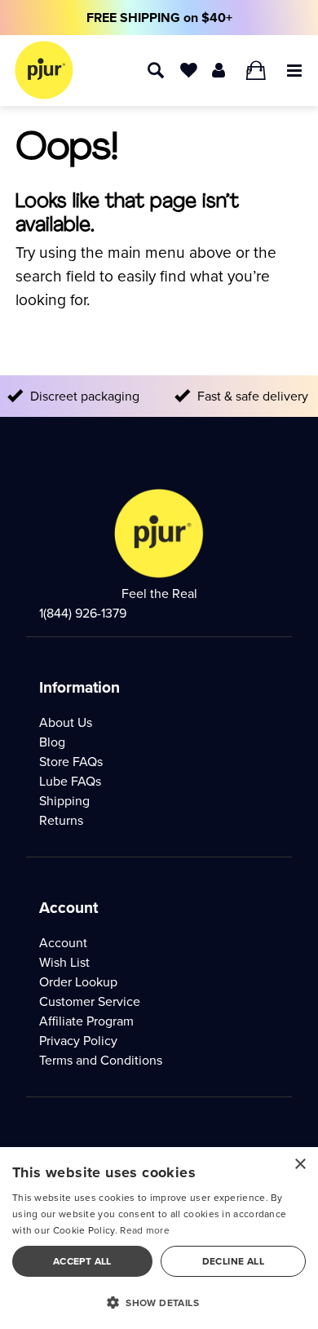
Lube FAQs (70, 781)
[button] (294, 68)
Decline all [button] (233, 1261)
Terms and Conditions (100, 1060)
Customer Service (89, 1001)
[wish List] (188, 68)
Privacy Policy (78, 1040)
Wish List (64, 962)
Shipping (64, 800)
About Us (65, 722)
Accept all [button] (82, 1261)
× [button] (300, 1164)
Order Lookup (78, 981)
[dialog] (159, 1238)
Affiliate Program (86, 1021)
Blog (52, 742)
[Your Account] (218, 68)
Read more (145, 1230)
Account (63, 942)
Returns (61, 820)
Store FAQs (71, 761)
